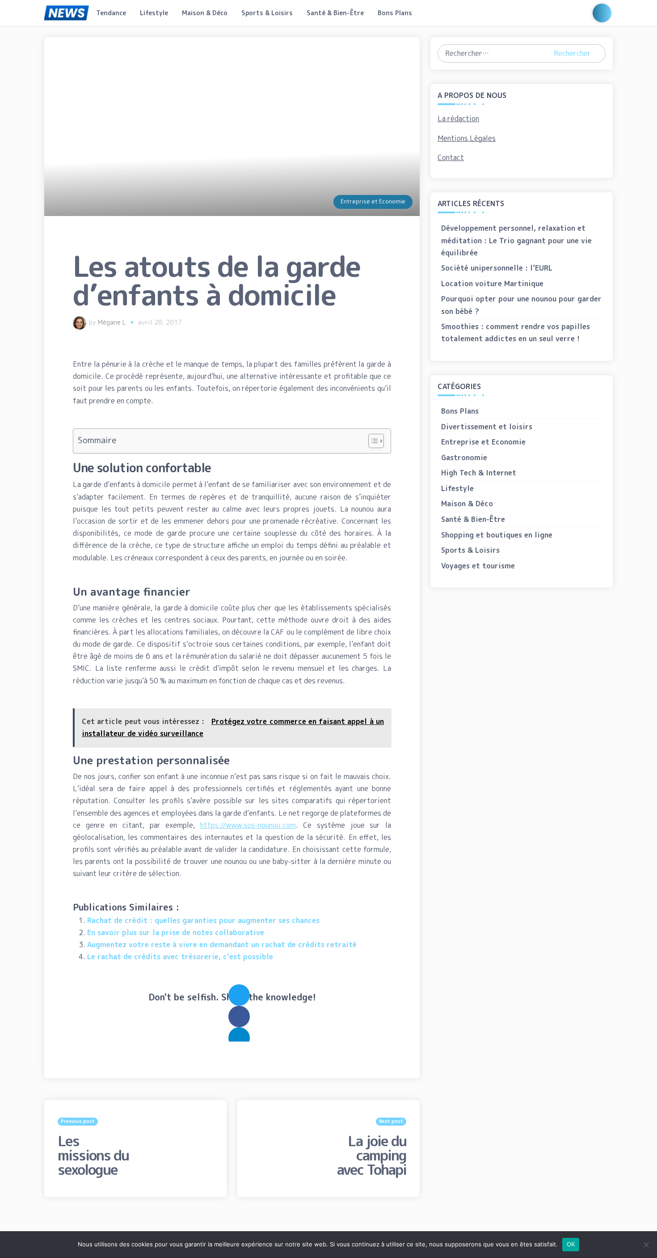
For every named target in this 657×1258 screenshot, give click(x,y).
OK (571, 1244)
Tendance (111, 12)
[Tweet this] (239, 995)
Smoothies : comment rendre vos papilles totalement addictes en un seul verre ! (515, 332)
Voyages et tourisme (478, 566)
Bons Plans (395, 12)
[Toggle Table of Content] (372, 441)
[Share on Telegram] (239, 1038)
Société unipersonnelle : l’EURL (496, 268)
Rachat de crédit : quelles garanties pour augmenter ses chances (203, 920)
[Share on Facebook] (239, 1016)
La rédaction (458, 118)
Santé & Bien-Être (335, 12)
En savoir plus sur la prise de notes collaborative (175, 932)
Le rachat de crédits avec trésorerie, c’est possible (180, 957)
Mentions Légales (467, 138)
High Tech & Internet (478, 473)
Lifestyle (154, 12)
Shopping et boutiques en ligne (496, 535)
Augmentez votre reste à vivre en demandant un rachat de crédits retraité (222, 944)
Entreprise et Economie (373, 201)
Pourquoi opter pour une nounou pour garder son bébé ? (521, 305)
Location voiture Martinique (492, 283)
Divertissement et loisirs (486, 427)
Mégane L (112, 322)
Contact (451, 157)
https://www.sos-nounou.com (248, 825)
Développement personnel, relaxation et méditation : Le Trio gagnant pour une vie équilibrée (516, 240)
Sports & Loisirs (267, 12)
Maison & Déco (204, 12)
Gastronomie (464, 457)
